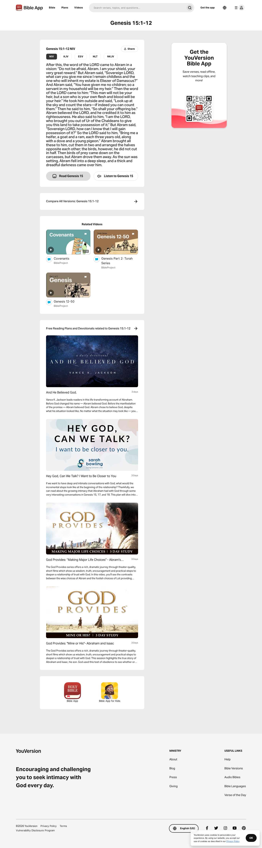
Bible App (72, 700)
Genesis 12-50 (68, 301)
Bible (52, 7)
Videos (78, 7)
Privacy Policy (48, 825)
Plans (64, 7)
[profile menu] (239, 8)
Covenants (65, 258)
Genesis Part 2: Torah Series (117, 261)
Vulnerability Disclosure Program (35, 830)
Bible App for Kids (109, 700)
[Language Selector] (224, 8)
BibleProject (61, 262)
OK (251, 837)
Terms (63, 825)
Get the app (207, 7)
